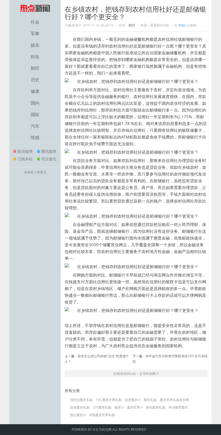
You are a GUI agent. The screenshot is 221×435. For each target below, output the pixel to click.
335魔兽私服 (102, 407)
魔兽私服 (150, 400)
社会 (35, 22)
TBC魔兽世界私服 (109, 400)
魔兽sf (119, 407)
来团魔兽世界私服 (102, 415)
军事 (35, 33)
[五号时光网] (35, 8)
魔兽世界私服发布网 (174, 400)
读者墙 (28, 172)
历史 (35, 80)
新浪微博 (25, 151)
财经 (35, 68)
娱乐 (35, 45)
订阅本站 (25, 158)
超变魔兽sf (132, 400)
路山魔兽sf (78, 415)
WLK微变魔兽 (178, 407)
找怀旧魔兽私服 (81, 400)
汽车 (35, 126)
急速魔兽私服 (79, 407)
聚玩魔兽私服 (155, 407)
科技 (35, 57)
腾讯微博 (48, 151)
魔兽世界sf (135, 407)
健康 (35, 91)
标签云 (42, 172)
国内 (35, 103)
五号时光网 (147, 373)
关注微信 (48, 158)
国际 (35, 114)
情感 (35, 137)
